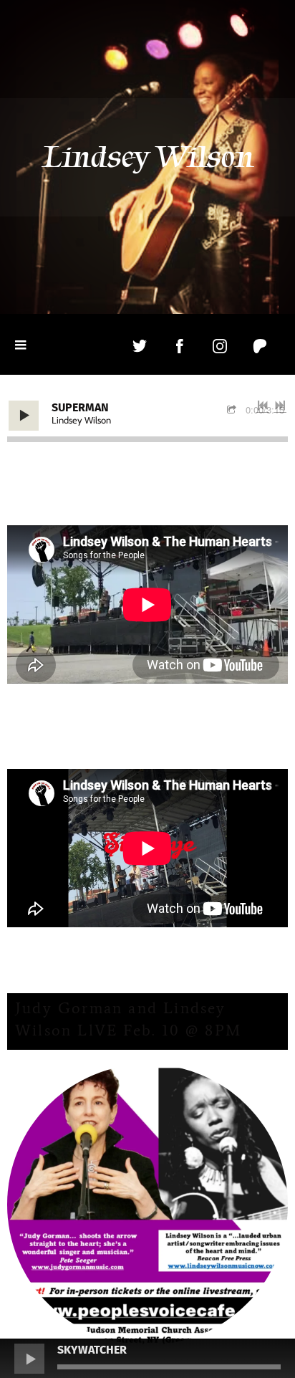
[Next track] (280, 405)
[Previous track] (262, 405)
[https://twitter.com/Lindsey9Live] (139, 346)
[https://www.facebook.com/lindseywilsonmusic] (180, 346)
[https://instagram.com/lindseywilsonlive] (220, 346)
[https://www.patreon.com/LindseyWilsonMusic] (260, 346)
